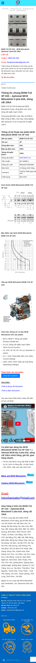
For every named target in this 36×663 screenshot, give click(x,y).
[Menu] (2, 3)
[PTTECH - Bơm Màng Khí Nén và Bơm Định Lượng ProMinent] (18, 3)
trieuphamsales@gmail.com (18, 62)
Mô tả (3, 84)
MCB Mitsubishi (21, 10)
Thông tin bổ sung (8, 88)
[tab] (18, 84)
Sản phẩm (5, 8)
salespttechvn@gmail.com (15, 610)
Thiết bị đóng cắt (15, 8)
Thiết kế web (21, 660)
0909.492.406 (12, 660)
